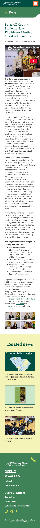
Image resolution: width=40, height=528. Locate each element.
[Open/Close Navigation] (35, 3)
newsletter (9, 308)
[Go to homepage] (11, 3)
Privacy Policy (16, 522)
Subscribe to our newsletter (17, 506)
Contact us (10, 497)
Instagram (9, 306)
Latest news (10, 501)
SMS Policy (26, 522)
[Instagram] (6, 511)
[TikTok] (22, 511)
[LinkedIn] (17, 511)
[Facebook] (11, 511)
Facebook (20, 304)
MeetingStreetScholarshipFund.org (20, 299)
